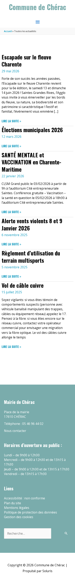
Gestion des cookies (18, 517)
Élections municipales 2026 (32, 130)
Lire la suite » (11, 121)
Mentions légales (16, 507)
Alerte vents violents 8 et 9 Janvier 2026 (32, 224)
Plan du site (12, 503)
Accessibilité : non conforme (24, 498)
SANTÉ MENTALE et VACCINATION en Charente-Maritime (31, 162)
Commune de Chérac (37, 7)
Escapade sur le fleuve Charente (26, 60)
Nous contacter (15, 431)
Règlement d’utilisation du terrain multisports (31, 256)
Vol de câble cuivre (23, 285)
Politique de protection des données (30, 512)
